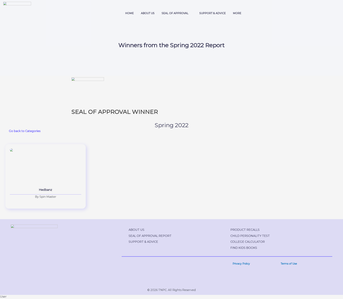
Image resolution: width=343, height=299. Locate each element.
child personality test (250, 236)
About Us (136, 229)
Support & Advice (143, 241)
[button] (177, 13)
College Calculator (247, 241)
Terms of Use (289, 263)
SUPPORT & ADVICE (212, 13)
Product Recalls (245, 229)
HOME (129, 13)
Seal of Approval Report (150, 236)
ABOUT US (148, 13)
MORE (237, 13)
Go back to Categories (24, 131)
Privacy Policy (241, 263)
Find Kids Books (243, 248)
